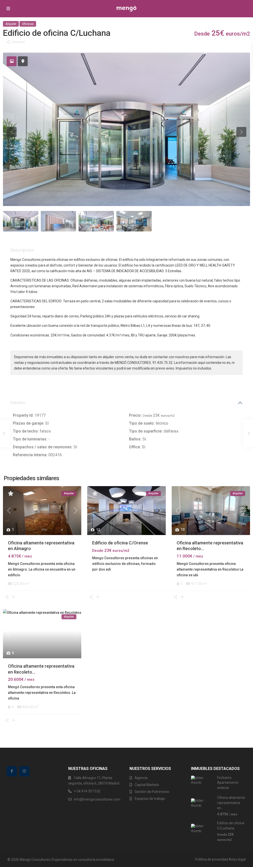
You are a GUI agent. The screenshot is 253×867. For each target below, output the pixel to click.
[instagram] (24, 771)
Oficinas (28, 24)
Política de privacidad (211, 859)
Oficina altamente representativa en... (231, 803)
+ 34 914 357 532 (87, 791)
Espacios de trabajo (150, 799)
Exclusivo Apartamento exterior (227, 783)
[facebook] (12, 771)
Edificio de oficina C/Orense (120, 542)
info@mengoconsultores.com (97, 799)
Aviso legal (237, 859)
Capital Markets (147, 785)
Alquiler (10, 24)
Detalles (17, 402)
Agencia (141, 778)
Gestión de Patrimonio (152, 792)
